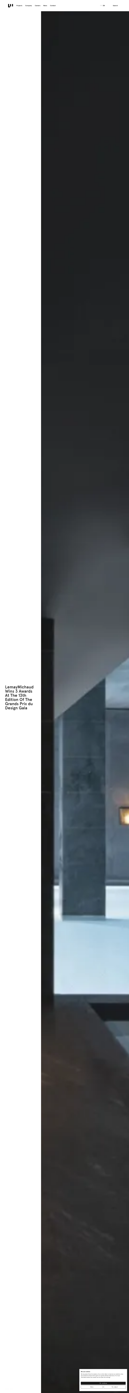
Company (28, 6)
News (45, 6)
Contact (53, 6)
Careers (37, 6)
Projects (19, 6)
